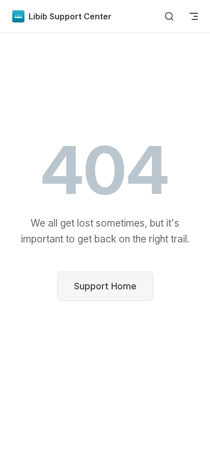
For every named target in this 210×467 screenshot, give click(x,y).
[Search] (169, 16)
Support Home (105, 286)
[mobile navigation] (193, 16)
